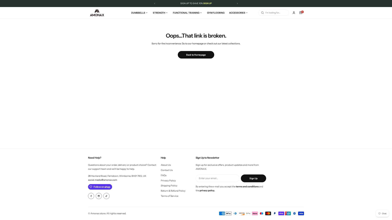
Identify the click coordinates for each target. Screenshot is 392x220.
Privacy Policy (168, 180)
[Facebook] (91, 196)
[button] (154, 3)
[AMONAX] (97, 13)
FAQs (163, 175)
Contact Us (167, 170)
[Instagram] (99, 196)
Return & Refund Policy (173, 190)
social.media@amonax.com (102, 179)
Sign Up (253, 178)
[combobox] (273, 13)
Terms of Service (169, 195)
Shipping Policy (169, 185)
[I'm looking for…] (262, 13)
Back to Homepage (196, 54)
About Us (166, 164)
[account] (293, 12)
